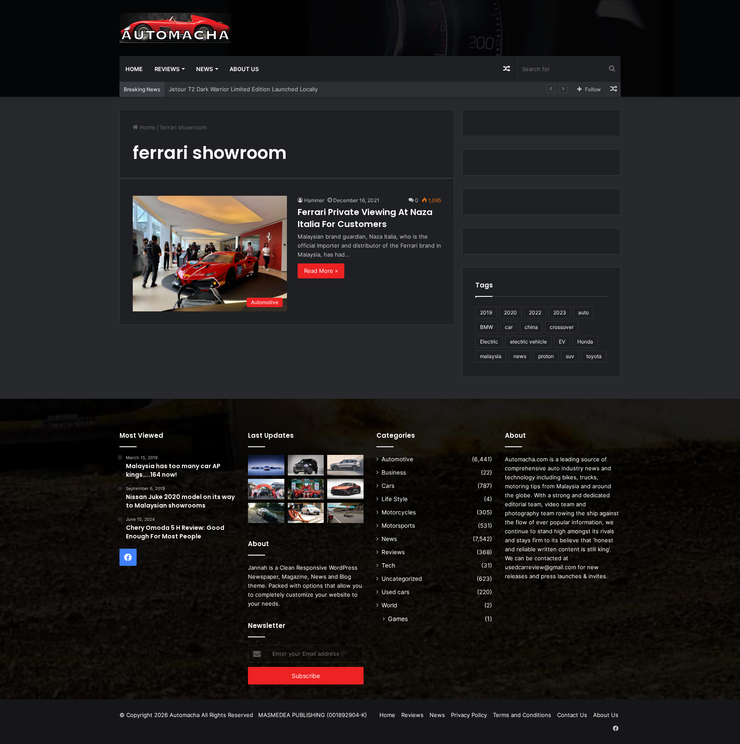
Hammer (314, 200)
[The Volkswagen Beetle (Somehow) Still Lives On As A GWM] (306, 513)
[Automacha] (175, 28)
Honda (585, 341)
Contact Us (572, 714)
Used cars (395, 592)
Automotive (397, 459)
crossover (561, 327)
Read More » (321, 270)
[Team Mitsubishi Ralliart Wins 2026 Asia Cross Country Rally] (306, 489)
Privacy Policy (469, 714)
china (531, 327)
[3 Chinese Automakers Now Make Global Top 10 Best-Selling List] (266, 465)
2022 (535, 312)
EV (562, 341)
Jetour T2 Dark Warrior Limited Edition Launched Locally (243, 89)
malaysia (490, 356)
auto (583, 312)
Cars (388, 485)
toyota (594, 356)
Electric (489, 341)
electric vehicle (528, 341)
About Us (244, 69)
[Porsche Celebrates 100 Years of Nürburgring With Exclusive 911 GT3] (266, 513)
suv (570, 356)
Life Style (395, 499)
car (509, 327)
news (519, 356)
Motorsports (398, 525)
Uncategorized (402, 578)
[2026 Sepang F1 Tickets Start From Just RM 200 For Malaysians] (345, 513)
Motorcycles (399, 512)
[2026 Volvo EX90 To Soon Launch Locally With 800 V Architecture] (345, 465)
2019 (486, 312)
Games (398, 618)
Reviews (167, 69)
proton (546, 356)
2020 (510, 312)
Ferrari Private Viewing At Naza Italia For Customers (365, 218)
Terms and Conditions (522, 714)
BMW (486, 327)
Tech (388, 565)
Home (134, 69)
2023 (559, 312)
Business (394, 472)
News (204, 69)
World (389, 605)
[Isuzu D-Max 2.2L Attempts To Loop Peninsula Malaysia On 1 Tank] (266, 489)
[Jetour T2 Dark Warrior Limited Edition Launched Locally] (306, 465)
